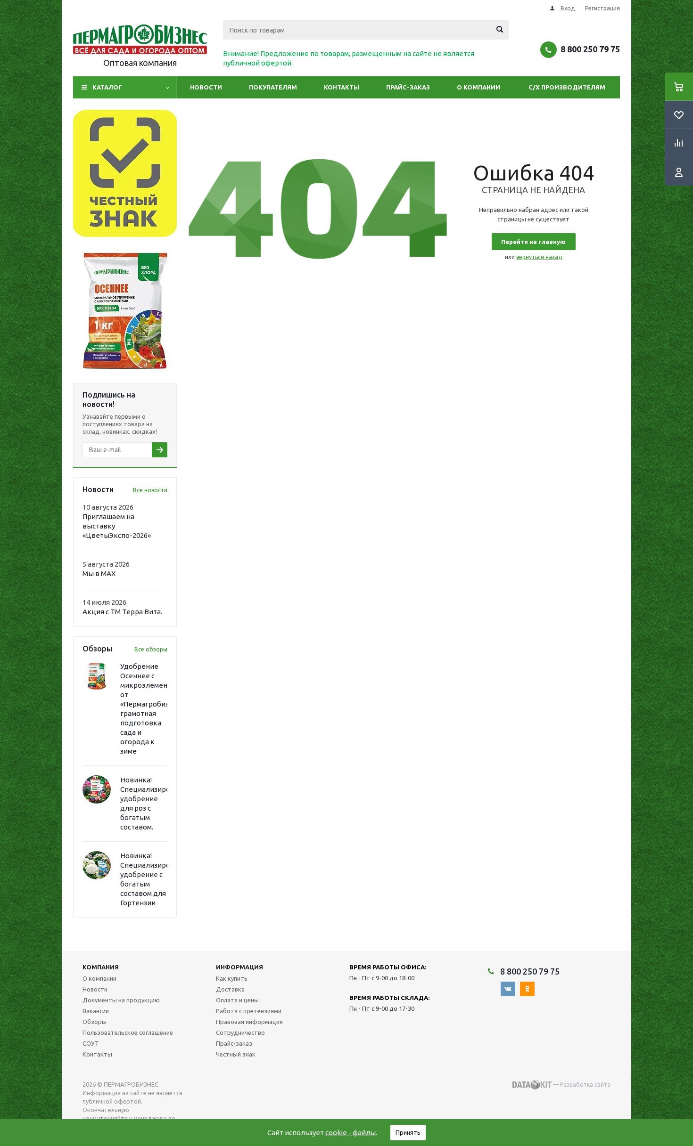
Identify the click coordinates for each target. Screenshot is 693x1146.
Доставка (230, 989)
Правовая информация (249, 1021)
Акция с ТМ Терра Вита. (122, 612)
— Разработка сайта (581, 1084)
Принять (408, 1132)
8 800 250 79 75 (590, 49)
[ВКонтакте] (508, 989)
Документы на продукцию (121, 1000)
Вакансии (95, 1011)
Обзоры (94, 1021)
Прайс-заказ (408, 87)
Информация (239, 967)
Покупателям (273, 87)
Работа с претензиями (248, 1011)
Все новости (150, 490)
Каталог (107, 87)
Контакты (341, 87)
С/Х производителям (566, 87)
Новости (206, 87)
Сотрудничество (240, 1032)
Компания (100, 967)
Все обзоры (150, 649)
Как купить (232, 978)
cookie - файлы (350, 1133)
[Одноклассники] (527, 989)
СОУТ (90, 1043)
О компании (478, 87)
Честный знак (236, 1054)
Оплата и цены (237, 1000)
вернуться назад (539, 257)
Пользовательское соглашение (127, 1032)
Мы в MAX (99, 573)
